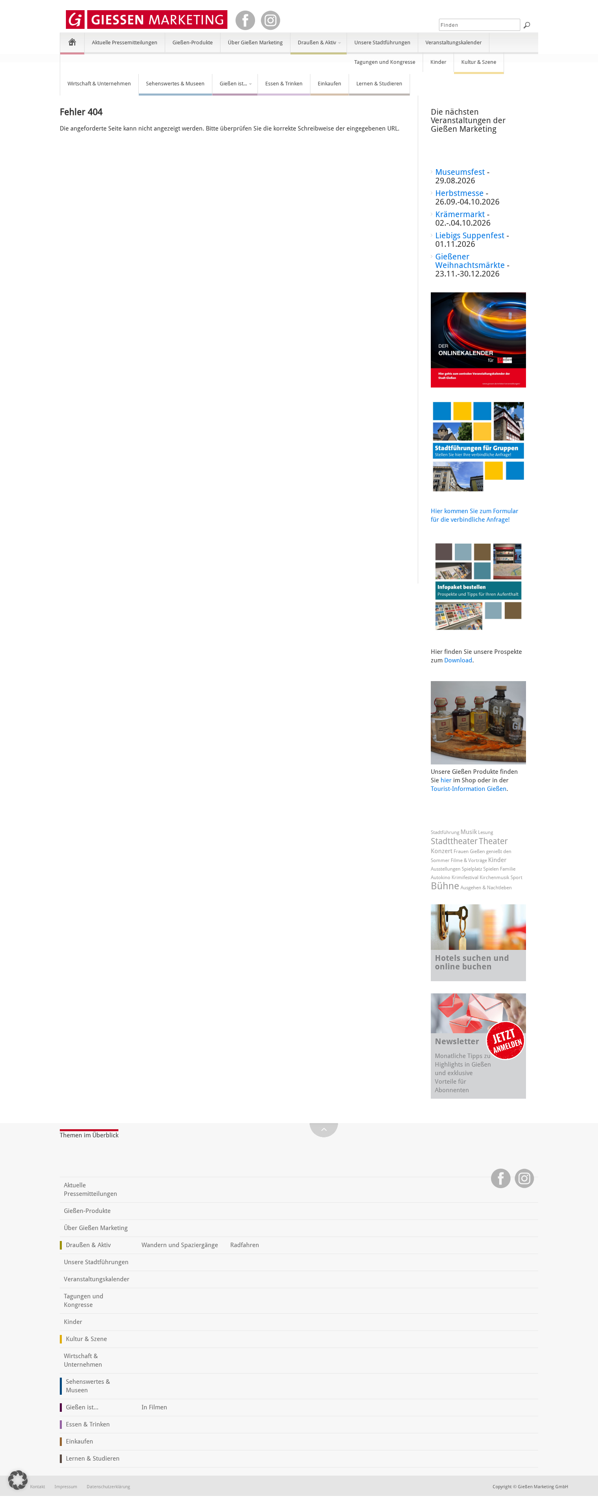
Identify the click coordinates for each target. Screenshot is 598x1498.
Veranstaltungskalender (454, 42)
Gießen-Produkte (192, 42)
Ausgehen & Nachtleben (486, 888)
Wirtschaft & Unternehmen (99, 84)
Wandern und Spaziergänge (180, 1245)
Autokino (440, 877)
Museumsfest (460, 172)
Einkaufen (329, 84)
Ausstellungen (446, 869)
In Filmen (154, 1407)
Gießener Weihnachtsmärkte (470, 261)
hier (446, 780)
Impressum (66, 1486)
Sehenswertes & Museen (175, 84)
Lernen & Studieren (379, 84)
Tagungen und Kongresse (384, 62)
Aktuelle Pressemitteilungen (124, 42)
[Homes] (72, 42)
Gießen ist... (229, 87)
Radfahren (244, 1245)
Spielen (491, 869)
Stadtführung (445, 832)
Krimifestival (465, 877)
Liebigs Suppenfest (469, 235)
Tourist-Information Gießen (468, 789)
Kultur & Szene (478, 62)
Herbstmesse (459, 193)
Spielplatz (472, 869)
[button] (18, 1480)
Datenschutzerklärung (108, 1486)
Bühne (445, 886)
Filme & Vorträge (469, 860)
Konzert (441, 851)
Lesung (485, 832)
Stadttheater (454, 841)
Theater (493, 841)
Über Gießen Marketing (255, 42)
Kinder (438, 62)
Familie (507, 869)
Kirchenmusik (494, 877)
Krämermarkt (460, 214)
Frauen (461, 851)
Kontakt (37, 1486)
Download (458, 660)
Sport (516, 877)
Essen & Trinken (284, 84)
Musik (469, 832)
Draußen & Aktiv (313, 45)
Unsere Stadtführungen (382, 42)
